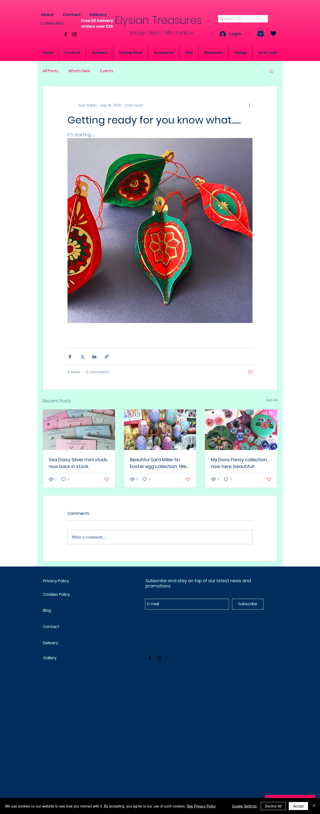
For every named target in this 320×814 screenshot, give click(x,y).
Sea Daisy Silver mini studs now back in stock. (78, 463)
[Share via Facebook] (70, 356)
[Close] (314, 806)
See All (272, 400)
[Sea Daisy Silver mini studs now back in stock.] (79, 430)
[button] (260, 32)
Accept (298, 806)
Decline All (273, 806)
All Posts (50, 71)
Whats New (79, 71)
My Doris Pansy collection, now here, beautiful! (239, 463)
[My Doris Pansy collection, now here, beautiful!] (241, 430)
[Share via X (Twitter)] (82, 356)
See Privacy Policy (201, 806)
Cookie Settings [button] (244, 806)
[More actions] (249, 105)
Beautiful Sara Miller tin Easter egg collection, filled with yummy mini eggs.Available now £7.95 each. (159, 463)
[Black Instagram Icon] (74, 34)
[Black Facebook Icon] (65, 34)
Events (106, 71)
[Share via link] (106, 356)
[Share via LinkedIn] (94, 356)
